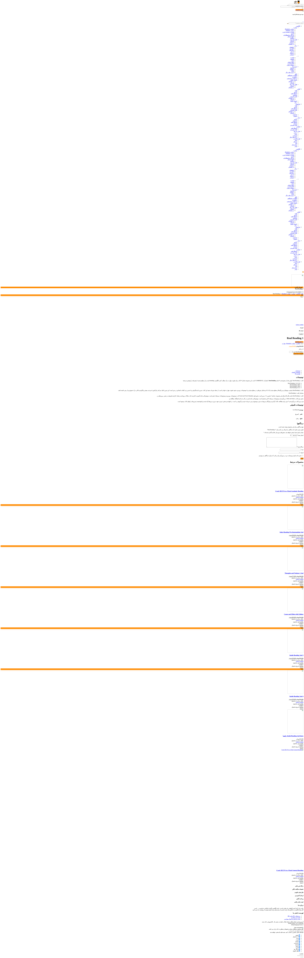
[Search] (302, 8)
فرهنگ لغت (294, 93)
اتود (296, 143)
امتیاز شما (300, 435)
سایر (296, 146)
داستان (295, 116)
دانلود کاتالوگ (298, 342)
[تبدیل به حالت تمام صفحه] (299, 955)
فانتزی (292, 57)
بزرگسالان (291, 44)
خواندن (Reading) (289, 29)
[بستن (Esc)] (302, 955)
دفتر (296, 140)
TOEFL (292, 69)
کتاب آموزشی (293, 39)
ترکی (299, 117)
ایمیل (301, 452)
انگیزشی (291, 48)
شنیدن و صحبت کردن (288, 32)
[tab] (150, 371)
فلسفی (292, 59)
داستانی (292, 54)
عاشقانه (292, 47)
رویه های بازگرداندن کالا (294, 916)
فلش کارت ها (293, 84)
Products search (299, 6)
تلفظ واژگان (290, 36)
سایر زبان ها (297, 131)
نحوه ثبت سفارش (295, 917)
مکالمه (292, 38)
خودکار (295, 141)
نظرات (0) (297, 373)
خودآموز (295, 95)
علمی (292, 60)
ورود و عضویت (299, 10)
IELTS (292, 68)
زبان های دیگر (293, 137)
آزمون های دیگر (290, 72)
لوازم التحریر (296, 138)
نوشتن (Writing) (290, 30)
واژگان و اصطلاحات (288, 35)
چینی (295, 134)
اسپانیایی (294, 135)
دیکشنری (294, 77)
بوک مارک (294, 144)
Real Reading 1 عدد (298, 352)
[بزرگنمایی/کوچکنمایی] (298, 955)
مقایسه (301, 334)
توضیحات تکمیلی (295, 372)
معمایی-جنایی (290, 65)
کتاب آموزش (293, 125)
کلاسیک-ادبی (290, 63)
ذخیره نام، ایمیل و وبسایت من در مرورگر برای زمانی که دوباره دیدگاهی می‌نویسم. (280, 455)
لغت (296, 90)
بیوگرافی (291, 50)
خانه (302, 293)
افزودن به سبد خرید (298, 353)
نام (302, 449)
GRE (292, 71)
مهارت (295, 27)
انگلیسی (298, 26)
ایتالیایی (298, 126)
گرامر (292, 33)
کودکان (292, 41)
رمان (295, 45)
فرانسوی (297, 104)
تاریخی (292, 51)
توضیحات (297, 370)
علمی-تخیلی (291, 62)
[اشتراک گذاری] (301, 955)
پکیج (296, 74)
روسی (295, 132)
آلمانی (298, 89)
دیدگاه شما (300, 447)
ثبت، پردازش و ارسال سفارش (292, 919)
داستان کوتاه (293, 80)
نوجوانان (292, 42)
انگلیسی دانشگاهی (292, 75)
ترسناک (292, 53)
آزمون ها (294, 66)
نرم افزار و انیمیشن (292, 78)
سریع (301, 503)
